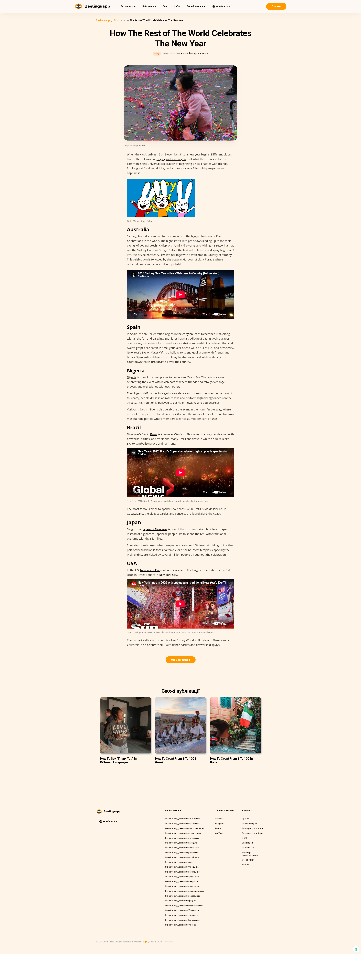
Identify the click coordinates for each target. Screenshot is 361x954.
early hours (189, 334)
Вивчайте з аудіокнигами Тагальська (182, 915)
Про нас (245, 819)
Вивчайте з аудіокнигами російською (182, 852)
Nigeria (131, 377)
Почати (276, 6)
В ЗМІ (244, 838)
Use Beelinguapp (180, 659)
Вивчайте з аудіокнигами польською (182, 886)
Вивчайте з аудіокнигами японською (182, 848)
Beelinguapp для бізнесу (253, 833)
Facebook (219, 819)
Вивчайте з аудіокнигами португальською (184, 828)
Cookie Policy (248, 860)
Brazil (153, 434)
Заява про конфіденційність (250, 853)
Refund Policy (248, 848)
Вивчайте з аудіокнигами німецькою (182, 843)
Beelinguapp (103, 20)
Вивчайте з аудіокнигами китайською (182, 857)
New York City (168, 575)
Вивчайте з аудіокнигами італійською (182, 838)
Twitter (218, 828)
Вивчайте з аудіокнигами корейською (182, 872)
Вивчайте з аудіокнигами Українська (182, 910)
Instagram (219, 823)
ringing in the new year (171, 159)
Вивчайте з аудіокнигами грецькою (181, 901)
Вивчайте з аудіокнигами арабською (182, 876)
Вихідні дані (247, 843)
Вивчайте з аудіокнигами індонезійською (184, 905)
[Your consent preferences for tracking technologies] (356, 949)
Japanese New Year (155, 529)
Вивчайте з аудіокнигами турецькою (182, 867)
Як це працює (128, 6)
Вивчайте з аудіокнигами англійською (182, 819)
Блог (165, 6)
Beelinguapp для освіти (252, 828)
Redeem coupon (249, 823)
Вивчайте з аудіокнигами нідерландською (184, 891)
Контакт (246, 865)
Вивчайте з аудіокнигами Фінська (180, 925)
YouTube (219, 833)
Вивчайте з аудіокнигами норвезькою (182, 896)
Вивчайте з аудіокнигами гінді (178, 862)
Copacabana (135, 513)
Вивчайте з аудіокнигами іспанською (182, 823)
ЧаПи (177, 6)
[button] (149, 6)
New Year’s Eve (150, 570)
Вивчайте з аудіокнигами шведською (182, 881)
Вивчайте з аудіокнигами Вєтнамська (182, 920)
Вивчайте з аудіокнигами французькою (183, 833)
